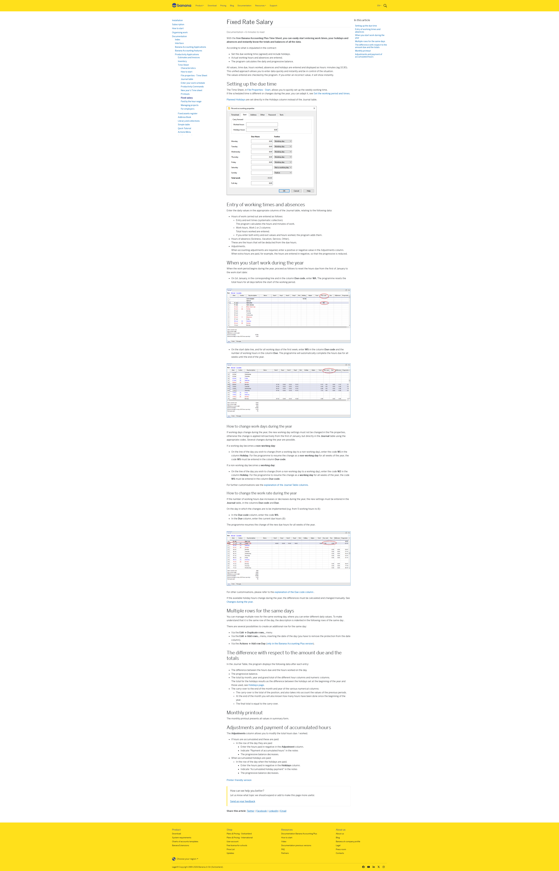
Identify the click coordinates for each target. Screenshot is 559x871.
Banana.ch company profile (348, 841)
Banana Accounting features (188, 50)
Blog (232, 5)
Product (199, 5)
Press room (341, 849)
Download (212, 5)
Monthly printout (363, 51)
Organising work (180, 32)
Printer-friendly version (239, 780)
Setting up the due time (366, 26)
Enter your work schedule (193, 83)
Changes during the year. (240, 601)
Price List (231, 849)
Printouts (185, 94)
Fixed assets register (188, 113)
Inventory (182, 61)
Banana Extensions (180, 845)
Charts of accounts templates (185, 841)
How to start (178, 28)
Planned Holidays (236, 99)
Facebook (261, 810)
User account (232, 841)
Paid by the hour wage (191, 101)
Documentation (244, 5)
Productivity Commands (192, 86)
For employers (187, 109)
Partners (285, 853)
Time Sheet (183, 65)
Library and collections (189, 121)
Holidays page (256, 685)
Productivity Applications (187, 54)
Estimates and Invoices (189, 57)
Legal (338, 845)
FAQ (283, 849)
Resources (260, 5)
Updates (230, 853)
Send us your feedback (242, 801)
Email (283, 810)
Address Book (184, 117)
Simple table (184, 124)
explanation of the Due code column (294, 592)
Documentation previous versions (296, 845)
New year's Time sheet (191, 90)
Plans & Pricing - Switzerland (239, 833)
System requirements (181, 837)
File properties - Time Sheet (194, 75)
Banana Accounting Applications (190, 47)
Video (283, 841)
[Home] (181, 6)
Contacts (340, 853)
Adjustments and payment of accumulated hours (368, 55)
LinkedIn (273, 810)
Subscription (178, 24)
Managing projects (189, 105)
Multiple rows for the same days (370, 41)
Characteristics (188, 68)
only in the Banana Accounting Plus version (290, 643)
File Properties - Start (258, 89)
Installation (177, 20)
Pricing (223, 5)
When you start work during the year (369, 36)
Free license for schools (237, 845)
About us (340, 833)
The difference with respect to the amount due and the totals (371, 46)
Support (273, 5)
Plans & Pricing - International (240, 837)
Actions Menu (184, 132)
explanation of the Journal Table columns (286, 485)
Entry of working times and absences (367, 30)
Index (177, 39)
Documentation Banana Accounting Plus (299, 833)
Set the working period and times (332, 93)
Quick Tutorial (184, 128)
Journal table (187, 79)
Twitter (250, 810)
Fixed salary (187, 97)
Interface (179, 43)
